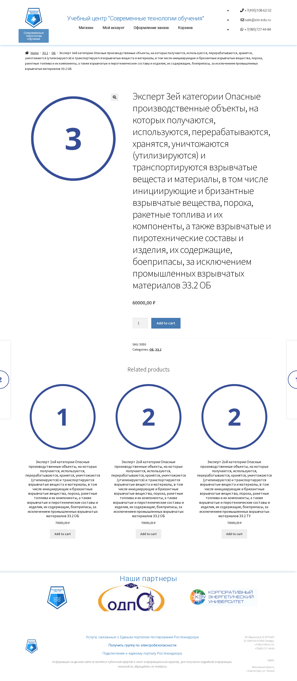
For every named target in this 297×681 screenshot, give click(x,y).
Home (35, 53)
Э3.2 (45, 53)
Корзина (185, 28)
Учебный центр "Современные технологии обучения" (135, 18)
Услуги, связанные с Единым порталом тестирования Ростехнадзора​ (142, 637)
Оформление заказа (151, 28)
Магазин (86, 28)
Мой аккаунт (113, 28)
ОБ (54, 53)
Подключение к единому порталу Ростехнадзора (142, 653)
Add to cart (166, 323)
